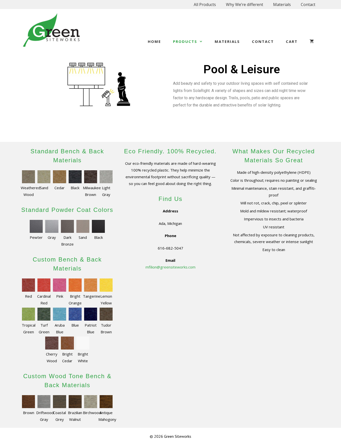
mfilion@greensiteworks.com (170, 267)
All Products (205, 4)
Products (185, 41)
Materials (282, 4)
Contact (308, 4)
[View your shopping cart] (312, 41)
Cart (292, 41)
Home (154, 41)
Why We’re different (244, 4)
